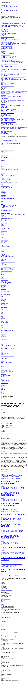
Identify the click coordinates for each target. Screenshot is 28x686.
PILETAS (3, 68)
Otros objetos (23, 43)
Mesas (2, 74)
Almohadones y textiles (11, 134)
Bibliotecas (21, 92)
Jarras (11, 105)
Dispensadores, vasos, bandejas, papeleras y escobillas (13, 214)
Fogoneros (12, 77)
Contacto (3, 390)
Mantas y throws (16, 119)
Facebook (7, 610)
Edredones (9, 79)
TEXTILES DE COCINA (7, 110)
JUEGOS (3, 50)
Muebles (12, 25)
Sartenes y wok (4, 106)
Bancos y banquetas (11, 74)
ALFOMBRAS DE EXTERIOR (8, 56)
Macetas (2, 77)
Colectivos (3, 4)
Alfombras (19, 23)
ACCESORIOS (4, 31)
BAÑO (23, 23)
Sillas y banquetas (8, 131)
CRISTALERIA (4, 107)
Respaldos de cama (21, 100)
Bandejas (3, 40)
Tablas (6, 115)
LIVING (3, 89)
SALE (23, 26)
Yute (8, 55)
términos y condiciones (9, 639)
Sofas (2, 73)
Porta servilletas (10, 113)
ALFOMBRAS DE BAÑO (7, 57)
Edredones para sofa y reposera (19, 79)
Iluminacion (7, 25)
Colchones (3, 101)
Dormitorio (3, 132)
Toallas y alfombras (18, 62)
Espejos (6, 38)
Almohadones (4, 79)
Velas (2, 48)
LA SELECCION (5, 23)
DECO (15, 23)
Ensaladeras (19, 105)
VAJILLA (3, 104)
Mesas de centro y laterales (21, 127)
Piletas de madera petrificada (15, 69)
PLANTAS (3, 51)
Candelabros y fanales (14, 43)
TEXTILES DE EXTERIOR (7, 78)
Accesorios (10, 48)
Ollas (23, 105)
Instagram (3, 610)
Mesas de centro (11, 73)
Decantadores (13, 109)
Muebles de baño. (5, 66)
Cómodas (9, 100)
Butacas (5, 73)
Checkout (3, 663)
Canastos (7, 40)
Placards (7, 101)
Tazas (5, 105)
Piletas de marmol (5, 69)
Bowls (7, 105)
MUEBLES (3, 30)
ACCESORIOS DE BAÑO (7, 60)
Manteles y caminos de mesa (7, 111)
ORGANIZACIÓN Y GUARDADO (9, 39)
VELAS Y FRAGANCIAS (7, 47)
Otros (10, 40)
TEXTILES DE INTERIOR (7, 118)
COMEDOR (3, 95)
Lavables (5, 55)
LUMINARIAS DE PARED (7, 86)
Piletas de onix (4, 231)
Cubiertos (3, 115)
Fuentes (14, 105)
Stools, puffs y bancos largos (12, 92)
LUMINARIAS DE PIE (6, 87)
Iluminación (7, 77)
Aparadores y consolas (16, 128)
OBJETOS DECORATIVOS (7, 42)
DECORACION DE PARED (7, 37)
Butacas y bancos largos (8, 127)
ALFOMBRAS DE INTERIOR (8, 53)
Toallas (2, 80)
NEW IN (11, 23)
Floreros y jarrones (5, 43)
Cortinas (22, 119)
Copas (2, 109)
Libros (2, 46)
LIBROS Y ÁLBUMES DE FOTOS (9, 44)
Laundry (11, 66)
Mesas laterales (18, 73)
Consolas (24, 73)
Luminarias (3, 134)
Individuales (16, 111)
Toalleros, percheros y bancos (7, 64)
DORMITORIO (4, 98)
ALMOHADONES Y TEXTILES (9, 26)
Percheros (8, 93)
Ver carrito (3, 657)
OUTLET (19, 26)
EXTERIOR (3, 34)
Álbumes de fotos (8, 46)
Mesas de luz (3, 100)
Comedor (3, 129)
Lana (2, 55)
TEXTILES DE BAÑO (6, 123)
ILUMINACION (4, 29)
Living (2, 125)
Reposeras (18, 74)
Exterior (3, 25)
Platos (2, 105)
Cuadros (2, 38)
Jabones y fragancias (5, 61)
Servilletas (22, 111)
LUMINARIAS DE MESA (7, 84)
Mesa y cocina (17, 25)
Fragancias (5, 48)
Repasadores (3, 113)
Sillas (5, 74)
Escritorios (3, 93)
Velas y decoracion (19, 77)
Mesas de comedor (5, 96)
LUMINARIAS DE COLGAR (8, 83)
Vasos (15, 64)
